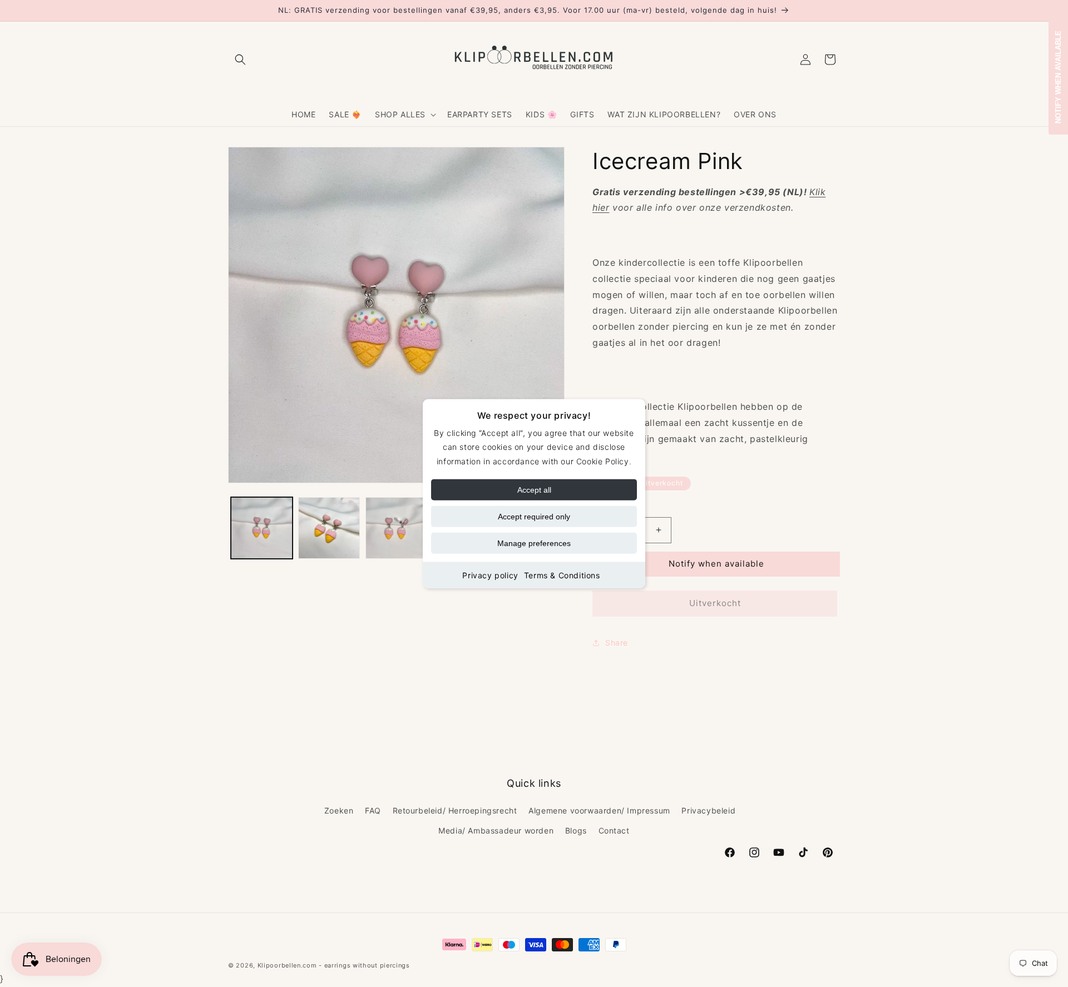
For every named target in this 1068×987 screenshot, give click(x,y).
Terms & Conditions (562, 574)
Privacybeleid (708, 810)
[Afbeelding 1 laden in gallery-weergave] (262, 528)
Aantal (603, 507)
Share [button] (616, 642)
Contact (614, 830)
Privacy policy (490, 574)
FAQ (373, 810)
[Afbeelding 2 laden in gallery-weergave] (329, 528)
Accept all (534, 489)
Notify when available (716, 563)
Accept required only (534, 516)
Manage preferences (534, 542)
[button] (240, 59)
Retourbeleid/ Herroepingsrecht (455, 810)
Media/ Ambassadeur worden (495, 830)
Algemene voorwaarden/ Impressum (599, 810)
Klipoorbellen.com (287, 965)
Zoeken (339, 810)
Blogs (576, 830)
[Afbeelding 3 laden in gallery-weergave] (396, 528)
